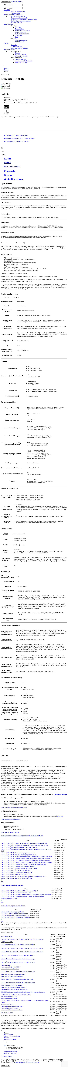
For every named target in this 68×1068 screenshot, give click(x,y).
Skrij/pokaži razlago (60, 794)
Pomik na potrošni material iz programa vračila (14, 807)
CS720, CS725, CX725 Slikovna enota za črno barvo (16, 892)
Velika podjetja (15, 13)
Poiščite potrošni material (18, 16)
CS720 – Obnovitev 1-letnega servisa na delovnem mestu (17, 979)
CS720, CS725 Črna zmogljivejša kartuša (12, 911)
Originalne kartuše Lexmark (19, 18)
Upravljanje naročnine (10, 1039)
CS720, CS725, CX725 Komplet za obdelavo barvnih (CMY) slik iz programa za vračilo (26, 894)
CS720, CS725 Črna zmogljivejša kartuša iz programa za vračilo (19, 847)
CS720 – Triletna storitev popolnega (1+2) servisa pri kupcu (17, 955)
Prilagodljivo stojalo (6, 936)
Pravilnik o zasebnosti (10, 1053)
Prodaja (17, 37)
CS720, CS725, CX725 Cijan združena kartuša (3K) (15, 874)
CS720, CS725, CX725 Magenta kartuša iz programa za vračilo (19, 868)
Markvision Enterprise (21, 62)
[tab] (35, 158)
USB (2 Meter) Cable (7, 942)
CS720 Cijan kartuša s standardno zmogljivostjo (14, 913)
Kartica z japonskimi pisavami (9, 1008)
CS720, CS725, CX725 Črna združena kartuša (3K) (15, 870)
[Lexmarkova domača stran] (17, 1)
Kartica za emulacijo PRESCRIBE (10, 967)
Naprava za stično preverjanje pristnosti (12, 976)
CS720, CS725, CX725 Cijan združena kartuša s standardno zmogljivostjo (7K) (23, 864)
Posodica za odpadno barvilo (9, 898)
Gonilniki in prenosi (20, 59)
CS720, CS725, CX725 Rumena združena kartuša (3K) (16, 878)
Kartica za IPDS (5, 965)
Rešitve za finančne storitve (22, 30)
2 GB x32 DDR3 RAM (7, 1004)
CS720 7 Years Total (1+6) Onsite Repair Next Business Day (18, 971)
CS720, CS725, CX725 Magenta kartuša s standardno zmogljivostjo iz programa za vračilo (26, 856)
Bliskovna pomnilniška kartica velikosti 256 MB (14, 989)
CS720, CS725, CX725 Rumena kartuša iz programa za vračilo (18, 854)
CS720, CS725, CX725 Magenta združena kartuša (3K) (16, 872)
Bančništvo (18, 27)
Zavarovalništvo (19, 29)
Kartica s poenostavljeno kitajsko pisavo (12, 1006)
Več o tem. (60, 816)
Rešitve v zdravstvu (20, 32)
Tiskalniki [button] (7, 10)
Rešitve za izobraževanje (22, 33)
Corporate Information (10, 1051)
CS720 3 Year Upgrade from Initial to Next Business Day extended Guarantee (23, 992)
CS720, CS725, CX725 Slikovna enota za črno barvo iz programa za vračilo (22, 896)
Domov (6, 68)
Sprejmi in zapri (5, 1065)
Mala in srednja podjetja (18, 11)
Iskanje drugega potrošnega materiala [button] (12, 885)
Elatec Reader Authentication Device (11, 985)
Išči (5, 5)
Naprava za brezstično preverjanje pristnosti (13, 974)
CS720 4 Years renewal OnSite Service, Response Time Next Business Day (22, 948)
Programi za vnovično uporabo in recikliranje (24, 19)
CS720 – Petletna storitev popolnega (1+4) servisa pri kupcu (18, 982)
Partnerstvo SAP (19, 41)
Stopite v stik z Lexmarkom (12, 1036)
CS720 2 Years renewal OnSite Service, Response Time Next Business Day (22, 939)
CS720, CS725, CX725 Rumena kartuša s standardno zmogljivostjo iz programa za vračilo (26, 862)
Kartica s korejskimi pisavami (9, 998)
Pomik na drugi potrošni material (10, 832)
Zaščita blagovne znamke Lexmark (21, 21)
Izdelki (6, 70)
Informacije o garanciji (21, 56)
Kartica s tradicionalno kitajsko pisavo (11, 1010)
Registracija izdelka (20, 54)
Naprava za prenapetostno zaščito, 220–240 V (14, 987)
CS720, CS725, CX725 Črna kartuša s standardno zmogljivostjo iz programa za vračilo (25, 860)
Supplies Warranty (16, 22)
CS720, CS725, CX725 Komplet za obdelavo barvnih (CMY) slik (19, 891)
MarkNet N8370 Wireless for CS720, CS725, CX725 (16, 995)
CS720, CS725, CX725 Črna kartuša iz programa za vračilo (18, 853)
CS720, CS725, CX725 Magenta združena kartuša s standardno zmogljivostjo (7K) (24, 845)
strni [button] (2, 881)
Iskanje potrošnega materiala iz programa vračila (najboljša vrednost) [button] (22, 835)
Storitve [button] (6, 43)
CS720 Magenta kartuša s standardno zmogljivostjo (15, 917)
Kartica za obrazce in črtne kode (10, 969)
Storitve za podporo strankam (19, 48)
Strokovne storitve (16, 46)
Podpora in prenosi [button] (9, 49)
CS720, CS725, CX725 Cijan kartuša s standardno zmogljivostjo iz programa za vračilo (25, 858)
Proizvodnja (18, 35)
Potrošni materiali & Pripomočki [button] (13, 14)
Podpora (17, 53)
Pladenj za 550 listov (7, 1012)
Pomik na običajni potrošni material (10, 819)
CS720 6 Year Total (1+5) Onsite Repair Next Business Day (18, 944)
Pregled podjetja (8, 1034)
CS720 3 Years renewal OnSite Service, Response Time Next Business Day (22, 951)
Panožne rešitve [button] (8, 24)
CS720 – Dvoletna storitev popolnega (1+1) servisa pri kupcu (18, 959)
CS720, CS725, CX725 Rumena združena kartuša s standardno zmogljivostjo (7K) (24, 843)
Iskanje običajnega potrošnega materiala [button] (13, 905)
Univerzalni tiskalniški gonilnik (23, 61)
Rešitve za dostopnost (21, 40)
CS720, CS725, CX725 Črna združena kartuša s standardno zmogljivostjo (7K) (23, 876)
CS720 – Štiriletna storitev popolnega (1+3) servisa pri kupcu (18, 962)
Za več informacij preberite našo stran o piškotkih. (26, 1062)
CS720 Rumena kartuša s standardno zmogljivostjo (15, 915)
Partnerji (6, 1037)
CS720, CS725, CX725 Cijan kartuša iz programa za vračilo (18, 866)
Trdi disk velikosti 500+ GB (9, 996)
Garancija (14, 45)
